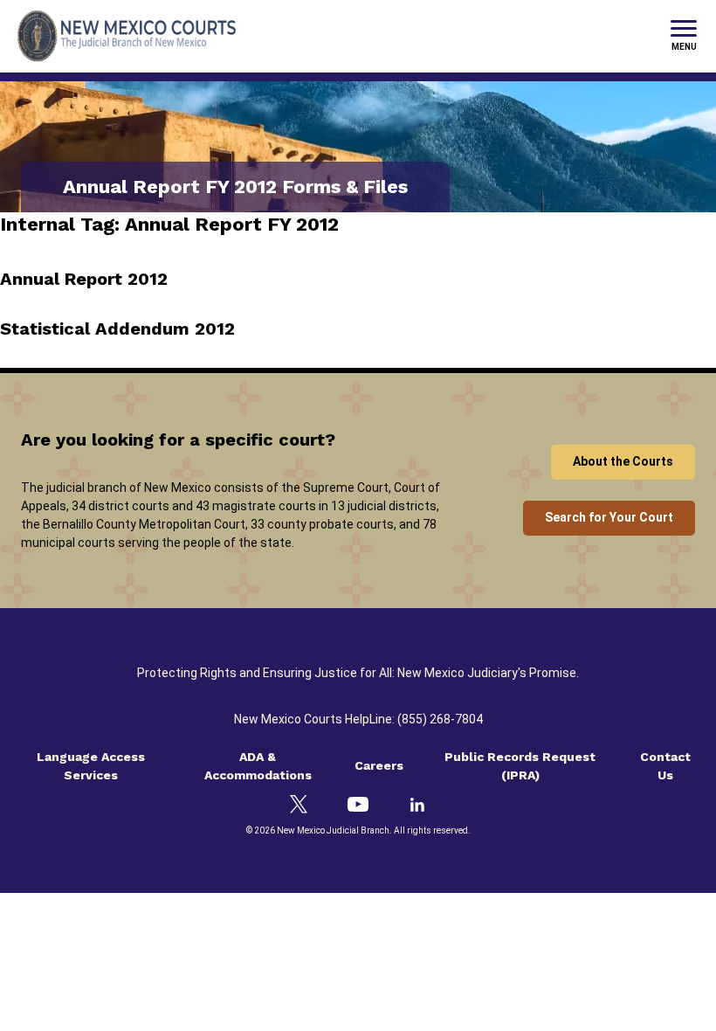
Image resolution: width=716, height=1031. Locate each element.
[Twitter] (298, 804)
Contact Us (665, 766)
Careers (379, 765)
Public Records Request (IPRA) (520, 766)
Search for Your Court (609, 517)
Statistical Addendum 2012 (117, 328)
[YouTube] (358, 804)
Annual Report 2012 (84, 278)
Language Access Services (91, 766)
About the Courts (623, 461)
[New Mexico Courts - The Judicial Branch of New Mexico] (126, 36)
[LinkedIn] (417, 804)
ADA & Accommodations (258, 766)
